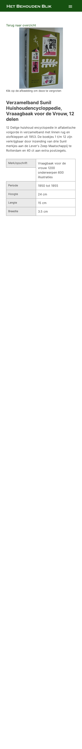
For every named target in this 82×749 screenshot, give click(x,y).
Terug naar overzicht (21, 25)
